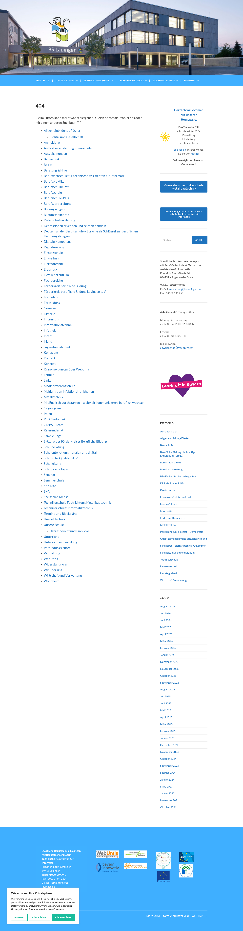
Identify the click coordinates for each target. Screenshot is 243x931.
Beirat (48, 165)
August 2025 (167, 689)
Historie (49, 314)
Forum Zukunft (168, 504)
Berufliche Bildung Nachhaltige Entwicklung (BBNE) (177, 454)
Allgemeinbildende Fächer (62, 130)
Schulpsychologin (56, 469)
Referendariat (53, 430)
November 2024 (169, 751)
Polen (48, 414)
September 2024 (169, 765)
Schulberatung (54, 447)
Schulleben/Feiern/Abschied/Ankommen (183, 545)
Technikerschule (169, 559)
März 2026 (166, 641)
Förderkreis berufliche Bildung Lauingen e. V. (75, 291)
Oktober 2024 (168, 758)
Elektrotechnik (54, 264)
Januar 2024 (167, 779)
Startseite (42, 80)
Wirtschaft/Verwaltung (173, 580)
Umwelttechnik (54, 519)
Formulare (51, 297)
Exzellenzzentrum (56, 275)
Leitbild (49, 375)
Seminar (49, 475)
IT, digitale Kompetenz (172, 517)
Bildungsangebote (132, 80)
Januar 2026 (167, 654)
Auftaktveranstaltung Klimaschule (68, 148)
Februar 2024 (168, 772)
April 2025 (166, 717)
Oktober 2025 (168, 675)
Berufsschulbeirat (56, 187)
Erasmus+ (51, 269)
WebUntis (51, 559)
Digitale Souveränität (172, 483)
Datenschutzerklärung (59, 220)
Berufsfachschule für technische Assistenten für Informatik (84, 176)
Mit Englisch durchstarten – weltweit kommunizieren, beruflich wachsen (94, 402)
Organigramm (53, 408)
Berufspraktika (54, 181)
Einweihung (52, 258)
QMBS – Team (53, 425)
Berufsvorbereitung (57, 203)
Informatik (166, 510)
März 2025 (166, 724)
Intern (48, 336)
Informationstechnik (58, 325)
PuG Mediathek (55, 419)
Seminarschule (54, 480)
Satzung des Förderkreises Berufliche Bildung (75, 441)
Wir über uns (53, 570)
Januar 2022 (167, 793)
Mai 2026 (165, 627)
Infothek (190, 80)
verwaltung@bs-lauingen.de (185, 289)
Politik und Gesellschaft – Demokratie (181, 531)
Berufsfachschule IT (171, 462)
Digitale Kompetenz (57, 241)
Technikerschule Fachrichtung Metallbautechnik (77, 502)
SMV (47, 491)
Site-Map (50, 486)
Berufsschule (53, 192)
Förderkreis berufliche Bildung (65, 286)
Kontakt (49, 358)
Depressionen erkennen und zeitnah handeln (75, 226)
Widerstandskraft (56, 564)
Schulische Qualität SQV (61, 458)
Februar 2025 (168, 731)
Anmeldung (52, 142)
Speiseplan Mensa (56, 497)
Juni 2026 (165, 620)
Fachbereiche (53, 280)
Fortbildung (52, 303)
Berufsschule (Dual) (97, 80)
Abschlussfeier (168, 431)
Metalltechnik (53, 397)
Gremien (50, 308)
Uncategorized (168, 573)
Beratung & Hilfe (164, 80)
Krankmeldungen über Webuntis (67, 369)
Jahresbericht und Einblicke (69, 531)
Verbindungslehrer (57, 548)
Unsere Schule (65, 80)
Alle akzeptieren (63, 917)
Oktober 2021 (168, 807)
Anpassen (19, 917)
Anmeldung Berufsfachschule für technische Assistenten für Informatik (183, 214)
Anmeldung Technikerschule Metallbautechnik (183, 186)
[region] (43, 906)
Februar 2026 (168, 647)
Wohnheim (51, 581)
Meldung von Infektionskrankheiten (69, 391)
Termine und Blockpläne (60, 513)
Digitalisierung (54, 247)
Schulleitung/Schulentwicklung (177, 552)
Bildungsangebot (55, 209)
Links (47, 380)
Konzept (50, 364)
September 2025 (169, 682)
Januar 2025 (167, 737)
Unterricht (51, 536)
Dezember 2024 (169, 744)
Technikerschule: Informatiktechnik (68, 508)
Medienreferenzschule (59, 386)
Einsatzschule (53, 252)
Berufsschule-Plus (57, 198)
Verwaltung (52, 553)
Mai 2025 (165, 710)
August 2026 (167, 606)
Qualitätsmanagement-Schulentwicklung (183, 538)
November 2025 (169, 668)
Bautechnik (52, 159)
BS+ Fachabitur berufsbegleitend (178, 476)
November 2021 (169, 800)
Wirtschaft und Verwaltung (63, 575)
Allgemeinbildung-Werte (174, 438)
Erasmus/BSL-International (175, 497)
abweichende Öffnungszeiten (176, 347)
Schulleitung (52, 463)
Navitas (195, 153)
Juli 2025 (165, 696)
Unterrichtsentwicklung (60, 542)
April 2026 (166, 634)
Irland (48, 341)
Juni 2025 (165, 703)
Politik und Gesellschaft (66, 137)
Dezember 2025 (169, 661)
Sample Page (52, 436)
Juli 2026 (165, 613)
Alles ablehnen (39, 917)
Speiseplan (180, 149)
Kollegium (51, 352)
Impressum (51, 319)
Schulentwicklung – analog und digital (70, 452)
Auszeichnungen (55, 153)
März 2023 (166, 786)
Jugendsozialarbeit (57, 347)
